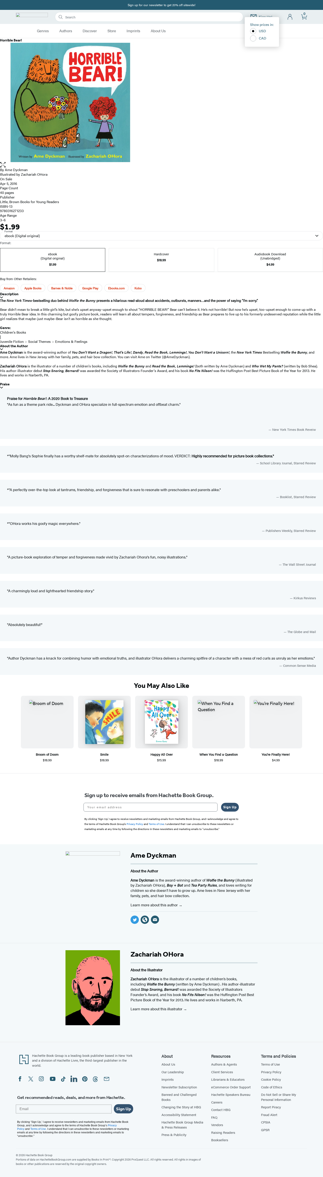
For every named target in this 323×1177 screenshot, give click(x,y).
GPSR (265, 1129)
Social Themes (39, 341)
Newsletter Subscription (179, 1087)
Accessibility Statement (179, 1114)
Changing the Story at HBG (181, 1107)
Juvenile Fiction (12, 341)
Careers (216, 1102)
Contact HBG (220, 1109)
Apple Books (33, 288)
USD (262, 30)
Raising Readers (223, 1132)
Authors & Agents (224, 1064)
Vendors (217, 1124)
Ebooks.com (116, 288)
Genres (43, 31)
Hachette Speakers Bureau (230, 1094)
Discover (90, 31)
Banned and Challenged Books (179, 1097)
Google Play (90, 288)
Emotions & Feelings (71, 341)
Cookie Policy (271, 1079)
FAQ (214, 1117)
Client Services (222, 1072)
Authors (65, 31)
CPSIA (265, 1122)
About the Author (14, 346)
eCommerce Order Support (231, 1087)
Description (9, 294)
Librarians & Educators (228, 1079)
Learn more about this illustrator (157, 1008)
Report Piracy (271, 1107)
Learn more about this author (155, 904)
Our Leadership (173, 1072)
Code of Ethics (271, 1087)
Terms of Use (270, 1064)
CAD (262, 38)
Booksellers (219, 1140)
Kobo (138, 288)
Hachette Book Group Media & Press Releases (182, 1124)
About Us (158, 31)
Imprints (133, 31)
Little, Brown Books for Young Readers (29, 201)
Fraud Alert (269, 1114)
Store (111, 31)
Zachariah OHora (34, 174)
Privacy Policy (271, 1072)
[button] (161, 165)
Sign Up (230, 807)
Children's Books (13, 332)
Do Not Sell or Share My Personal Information (278, 1097)
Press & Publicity (174, 1134)
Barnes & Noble (62, 288)
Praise (5, 384)
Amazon (9, 288)
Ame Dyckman (16, 169)
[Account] (290, 17)
